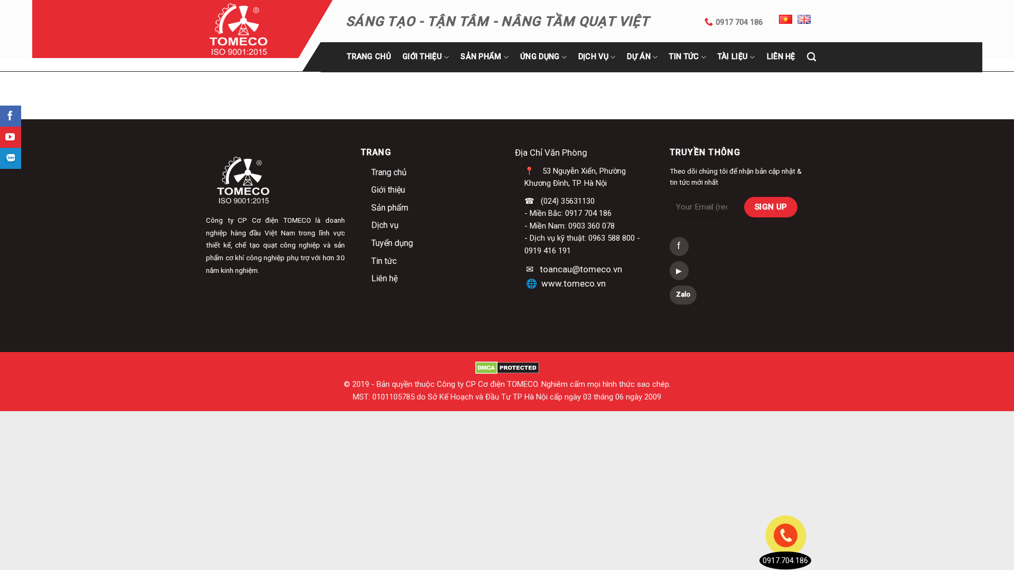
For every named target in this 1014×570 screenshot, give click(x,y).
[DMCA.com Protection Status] (507, 367)
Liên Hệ (781, 56)
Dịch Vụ (593, 56)
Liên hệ (384, 278)
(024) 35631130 (568, 201)
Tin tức (684, 56)
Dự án (638, 56)
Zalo (683, 294)
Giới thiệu (422, 56)
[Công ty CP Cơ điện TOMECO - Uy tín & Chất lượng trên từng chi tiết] (252, 29)
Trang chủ (369, 56)
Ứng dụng (539, 56)
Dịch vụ (385, 225)
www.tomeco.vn (573, 283)
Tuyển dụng (392, 243)
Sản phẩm (481, 56)
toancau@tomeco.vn (581, 269)
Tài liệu (733, 56)
